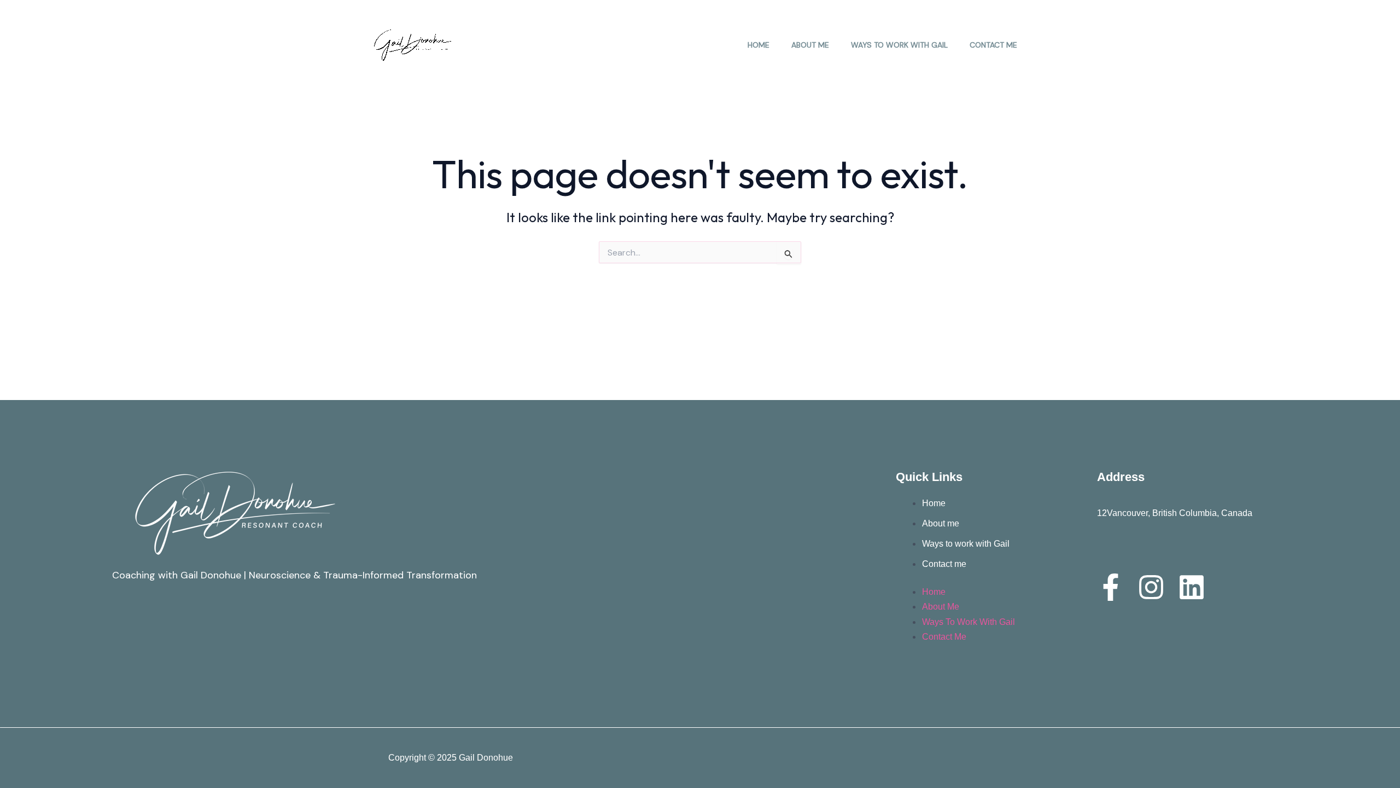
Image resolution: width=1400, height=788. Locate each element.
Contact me (993, 45)
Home (758, 45)
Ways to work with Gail (899, 45)
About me (810, 45)
